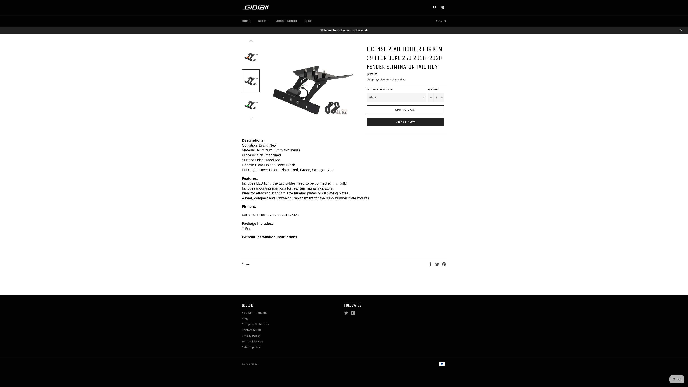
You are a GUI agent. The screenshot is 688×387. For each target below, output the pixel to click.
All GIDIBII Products (254, 312)
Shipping (372, 79)
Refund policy (251, 347)
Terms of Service (252, 341)
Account (441, 21)
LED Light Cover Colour (380, 89)
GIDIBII (254, 364)
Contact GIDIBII (251, 330)
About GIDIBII (286, 21)
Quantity (433, 89)
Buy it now (405, 121)
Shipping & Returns (255, 324)
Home (246, 21)
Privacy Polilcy (251, 335)
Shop (262, 21)
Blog (308, 21)
